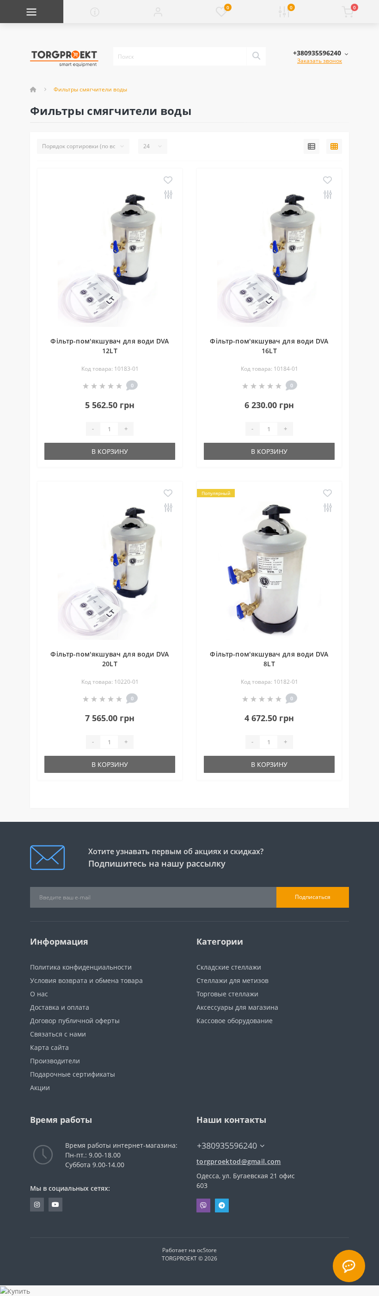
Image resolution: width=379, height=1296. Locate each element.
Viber (203, 1205)
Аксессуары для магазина (237, 1007)
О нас (39, 993)
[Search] (256, 56)
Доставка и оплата (59, 1007)
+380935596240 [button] (227, 1145)
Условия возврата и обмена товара (86, 980)
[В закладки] (168, 180)
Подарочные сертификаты (72, 1074)
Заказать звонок (319, 61)
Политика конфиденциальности (81, 967)
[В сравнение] (168, 195)
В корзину (110, 451)
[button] (158, 11)
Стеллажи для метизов (232, 980)
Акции (40, 1087)
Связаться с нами (58, 1034)
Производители (55, 1060)
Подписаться (312, 897)
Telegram (222, 1205)
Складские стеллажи (228, 967)
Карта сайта (49, 1047)
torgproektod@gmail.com (238, 1161)
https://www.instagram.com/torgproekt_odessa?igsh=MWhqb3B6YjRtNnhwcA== (37, 1205)
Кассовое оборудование (234, 1020)
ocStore (207, 1250)
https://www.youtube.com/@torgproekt (55, 1205)
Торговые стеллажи (227, 993)
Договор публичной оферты (75, 1020)
